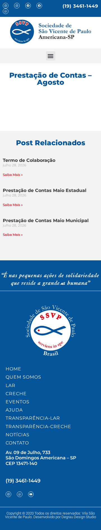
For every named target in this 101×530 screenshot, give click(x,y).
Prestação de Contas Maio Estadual (44, 190)
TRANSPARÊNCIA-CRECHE (38, 426)
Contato (17, 443)
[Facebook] (28, 5)
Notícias (17, 434)
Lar (10, 385)
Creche (16, 393)
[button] (50, 56)
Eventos (17, 401)
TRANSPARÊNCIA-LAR (33, 418)
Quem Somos (23, 377)
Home (13, 369)
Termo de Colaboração (29, 160)
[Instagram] (5, 5)
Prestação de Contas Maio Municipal (46, 220)
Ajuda (14, 410)
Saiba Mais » (13, 175)
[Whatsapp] (5, 11)
